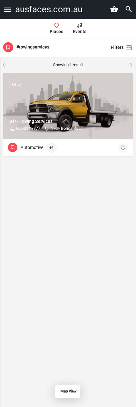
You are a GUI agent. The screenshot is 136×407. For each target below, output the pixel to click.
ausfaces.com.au (49, 9)
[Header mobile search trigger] (129, 9)
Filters (117, 47)
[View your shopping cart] (114, 9)
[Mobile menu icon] (7, 9)
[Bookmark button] (123, 148)
